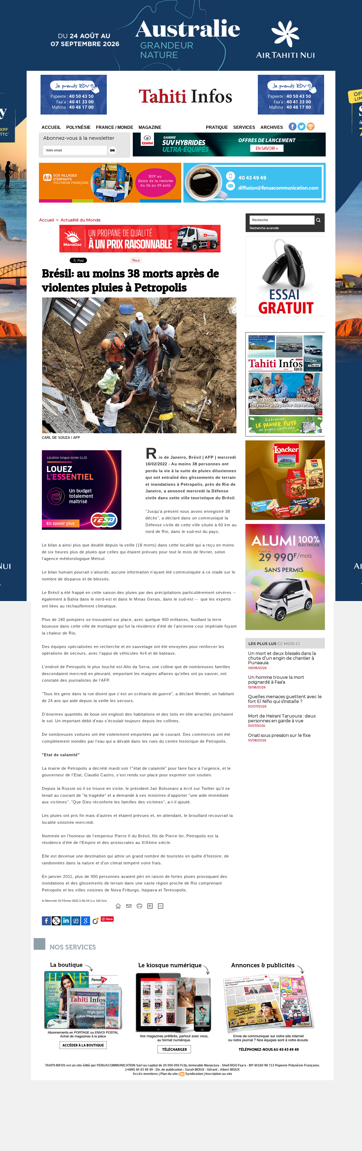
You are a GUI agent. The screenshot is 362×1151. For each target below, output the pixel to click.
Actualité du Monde (81, 219)
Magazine (150, 127)
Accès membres (145, 1074)
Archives (272, 127)
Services (244, 127)
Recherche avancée (264, 228)
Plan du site (169, 1074)
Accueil (51, 127)
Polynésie (78, 127)
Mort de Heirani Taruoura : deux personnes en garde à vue (282, 718)
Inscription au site (218, 1074)
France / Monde (114, 127)
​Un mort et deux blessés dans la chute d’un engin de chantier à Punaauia (282, 658)
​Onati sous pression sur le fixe (279, 735)
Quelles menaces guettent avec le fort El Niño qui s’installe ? (285, 699)
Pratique (217, 127)
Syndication (194, 1074)
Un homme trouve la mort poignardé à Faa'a (276, 680)
